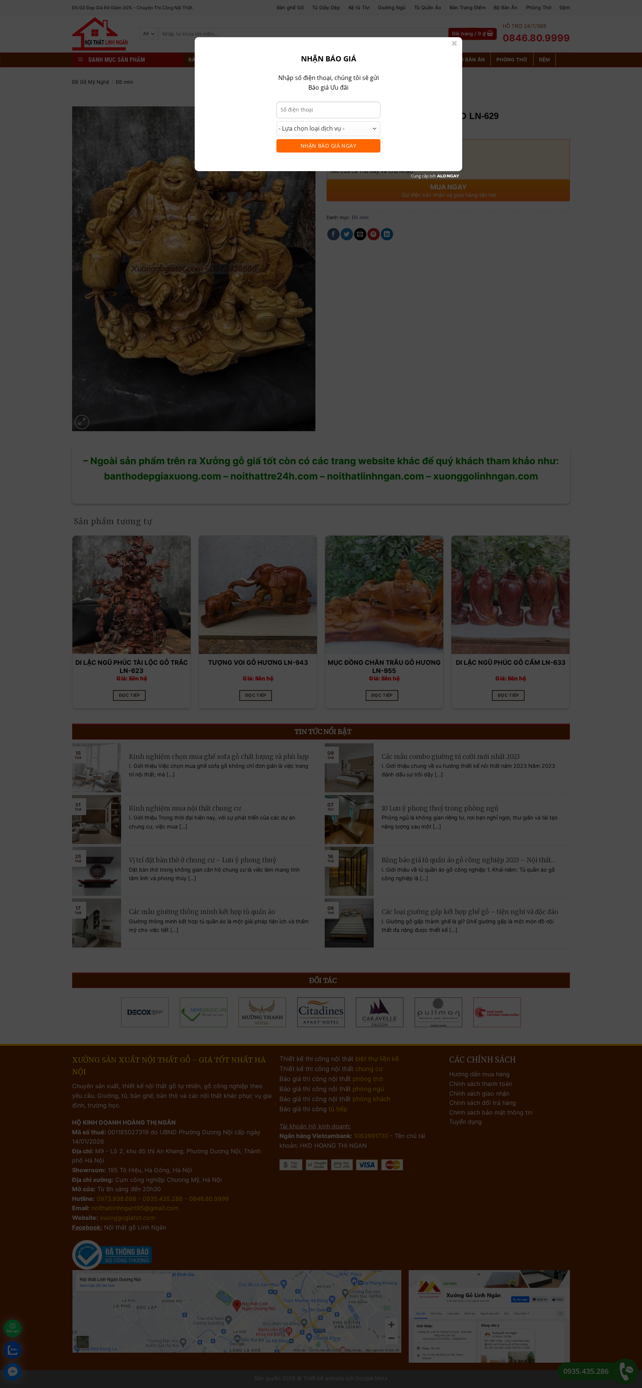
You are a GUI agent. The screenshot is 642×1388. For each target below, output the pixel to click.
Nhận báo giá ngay (328, 145)
